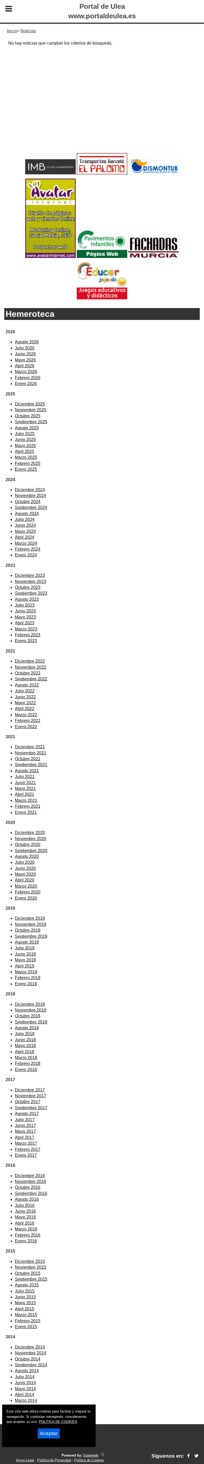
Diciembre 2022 (30, 661)
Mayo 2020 (25, 874)
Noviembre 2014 (30, 1353)
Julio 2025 (25, 433)
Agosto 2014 (27, 1370)
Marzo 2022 (26, 714)
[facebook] (188, 1456)
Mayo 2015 (25, 1303)
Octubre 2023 (27, 587)
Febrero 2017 (27, 1149)
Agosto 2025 (27, 428)
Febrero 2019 (27, 977)
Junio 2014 (25, 1382)
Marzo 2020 (26, 886)
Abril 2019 (24, 966)
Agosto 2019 (27, 942)
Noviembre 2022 (30, 667)
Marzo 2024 (26, 543)
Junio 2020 (25, 868)
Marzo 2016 (26, 1229)
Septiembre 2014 (31, 1365)
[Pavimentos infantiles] (102, 256)
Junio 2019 (25, 954)
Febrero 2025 (27, 463)
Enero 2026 (26, 383)
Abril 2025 (24, 451)
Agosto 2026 (27, 342)
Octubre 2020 (27, 844)
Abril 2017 (24, 1137)
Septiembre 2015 (31, 1279)
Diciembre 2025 (30, 404)
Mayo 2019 (25, 960)
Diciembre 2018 (30, 1004)
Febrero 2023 (27, 635)
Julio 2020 (25, 862)
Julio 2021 (25, 776)
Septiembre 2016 (31, 1193)
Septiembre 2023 (31, 593)
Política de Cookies (89, 1460)
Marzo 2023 (26, 629)
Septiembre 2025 (31, 422)
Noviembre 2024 (30, 495)
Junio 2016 (25, 1211)
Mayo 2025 (25, 445)
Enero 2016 (26, 1241)
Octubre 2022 (27, 673)
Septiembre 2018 (31, 1022)
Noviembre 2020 (30, 838)
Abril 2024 (24, 537)
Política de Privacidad (54, 1460)
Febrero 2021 (27, 806)
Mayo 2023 (25, 617)
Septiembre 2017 (31, 1107)
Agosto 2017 (27, 1113)
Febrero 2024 (27, 549)
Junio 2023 (25, 611)
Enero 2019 (26, 984)
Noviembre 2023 (30, 581)
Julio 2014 (25, 1377)
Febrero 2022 (27, 720)
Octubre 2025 (27, 416)
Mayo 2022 (25, 703)
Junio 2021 (25, 782)
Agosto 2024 (27, 513)
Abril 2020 (24, 880)
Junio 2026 (25, 354)
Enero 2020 (26, 898)
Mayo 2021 (25, 788)
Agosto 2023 (27, 599)
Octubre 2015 (27, 1273)
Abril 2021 (24, 794)
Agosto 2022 (27, 685)
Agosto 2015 (27, 1285)
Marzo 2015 (26, 1314)
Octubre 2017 (27, 1101)
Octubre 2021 (27, 759)
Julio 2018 (25, 1033)
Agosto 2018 (27, 1028)
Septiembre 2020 (31, 850)
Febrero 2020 (27, 892)
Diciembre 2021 (30, 747)
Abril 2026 (24, 366)
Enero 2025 (26, 469)
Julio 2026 (25, 348)
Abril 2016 (24, 1223)
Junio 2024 (25, 525)
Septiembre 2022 (31, 679)
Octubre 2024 (27, 501)
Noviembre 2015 (30, 1267)
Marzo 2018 (26, 1057)
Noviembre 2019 (30, 924)
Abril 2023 (24, 623)
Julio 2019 (25, 948)
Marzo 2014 (26, 1400)
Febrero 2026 (27, 377)
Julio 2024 (25, 519)
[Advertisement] (102, 109)
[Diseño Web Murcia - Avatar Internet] (102, 1455)
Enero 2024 (26, 555)
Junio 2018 (25, 1040)
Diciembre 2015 (30, 1261)
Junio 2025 (25, 439)
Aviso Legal (25, 1460)
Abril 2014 (24, 1394)
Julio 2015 (25, 1291)
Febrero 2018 (27, 1063)
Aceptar (49, 1433)
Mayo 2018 (25, 1045)
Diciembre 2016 (30, 1175)
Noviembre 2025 (30, 410)
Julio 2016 (25, 1205)
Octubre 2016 (27, 1187)
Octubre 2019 (27, 930)
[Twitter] (196, 1456)
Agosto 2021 (27, 770)
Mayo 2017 (25, 1131)
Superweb (90, 1455)
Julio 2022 (25, 691)
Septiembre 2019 (31, 936)
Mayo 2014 (25, 1389)
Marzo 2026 (26, 371)
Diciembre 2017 (30, 1090)
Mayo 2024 (25, 531)
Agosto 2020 (27, 856)
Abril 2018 (24, 1052)
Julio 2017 (25, 1119)
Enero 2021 (26, 812)
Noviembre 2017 (30, 1096)
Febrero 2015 (27, 1321)
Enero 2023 (26, 640)
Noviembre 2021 (30, 753)
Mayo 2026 (25, 360)
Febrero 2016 (27, 1235)
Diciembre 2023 (30, 575)
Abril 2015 (24, 1309)
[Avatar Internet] (50, 256)
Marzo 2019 (26, 972)
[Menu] (9, 9)
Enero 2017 (26, 1155)
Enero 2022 (26, 726)
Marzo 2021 (26, 800)
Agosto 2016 (27, 1199)
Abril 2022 (24, 708)
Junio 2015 (25, 1297)
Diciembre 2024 (30, 489)
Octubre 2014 (27, 1359)
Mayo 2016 (25, 1217)
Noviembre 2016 (30, 1181)
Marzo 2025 (26, 457)
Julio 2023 (25, 605)
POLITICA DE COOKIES (58, 1422)
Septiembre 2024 (31, 507)
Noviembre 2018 (30, 1010)
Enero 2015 (26, 1326)
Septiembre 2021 (31, 764)
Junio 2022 (25, 697)
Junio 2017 (25, 1125)
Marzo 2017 (26, 1143)
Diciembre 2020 (30, 832)
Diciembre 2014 (30, 1347)
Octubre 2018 (27, 1016)
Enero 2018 (26, 1069)
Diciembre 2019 (30, 918)
